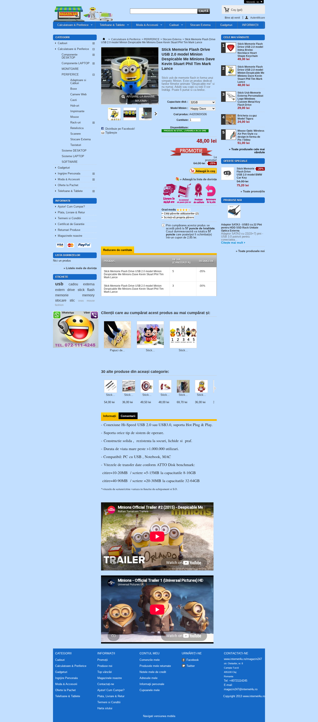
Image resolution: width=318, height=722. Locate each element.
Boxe (73, 88)
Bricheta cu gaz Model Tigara (247, 118)
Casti (73, 100)
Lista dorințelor (67, 255)
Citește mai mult (232, 242)
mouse (91, 300)
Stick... (150, 350)
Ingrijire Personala (69, 173)
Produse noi (232, 200)
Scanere (75, 133)
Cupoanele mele (150, 690)
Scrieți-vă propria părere (179, 217)
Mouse (74, 116)
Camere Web (78, 94)
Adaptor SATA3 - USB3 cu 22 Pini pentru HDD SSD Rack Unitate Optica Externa (241, 227)
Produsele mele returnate (155, 666)
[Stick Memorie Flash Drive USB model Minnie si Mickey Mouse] (150, 335)
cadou (73, 284)
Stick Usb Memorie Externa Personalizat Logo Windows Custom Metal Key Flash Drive (250, 100)
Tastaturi (75, 145)
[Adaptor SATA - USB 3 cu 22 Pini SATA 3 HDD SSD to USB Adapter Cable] (234, 212)
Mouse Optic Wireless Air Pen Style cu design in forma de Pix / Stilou (251, 137)
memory (88, 295)
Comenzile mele (150, 659)
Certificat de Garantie (71, 224)
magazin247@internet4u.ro (240, 689)
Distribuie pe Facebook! (120, 128)
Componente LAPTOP (76, 63)
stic (72, 300)
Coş (236, 9)
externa (89, 284)
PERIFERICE (70, 74)
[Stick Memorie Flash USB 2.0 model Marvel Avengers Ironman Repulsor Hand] (165, 386)
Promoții (102, 659)
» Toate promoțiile (253, 191)
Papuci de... (117, 350)
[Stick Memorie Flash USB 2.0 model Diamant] (128, 386)
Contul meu (149, 653)
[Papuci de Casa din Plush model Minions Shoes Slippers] (117, 335)
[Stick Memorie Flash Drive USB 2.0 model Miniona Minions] (201, 386)
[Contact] (75, 346)
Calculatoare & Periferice (70, 26)
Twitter (190, 666)
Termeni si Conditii (69, 218)
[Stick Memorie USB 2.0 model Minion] (114, 119)
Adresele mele (148, 678)
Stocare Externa (200, 25)
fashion (59, 304)
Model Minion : (179, 108)
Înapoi (103, 114)
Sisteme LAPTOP (73, 156)
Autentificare (257, 17)
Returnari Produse (69, 230)
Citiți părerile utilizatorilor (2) (181, 213)
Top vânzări (104, 672)
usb (59, 283)
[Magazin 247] (83, 14)
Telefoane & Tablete (110, 26)
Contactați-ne (105, 684)
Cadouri (172, 26)
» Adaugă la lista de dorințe (198, 179)
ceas (81, 300)
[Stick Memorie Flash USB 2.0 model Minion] (130, 119)
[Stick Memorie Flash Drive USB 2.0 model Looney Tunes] (183, 335)
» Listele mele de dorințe (80, 268)
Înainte (156, 114)
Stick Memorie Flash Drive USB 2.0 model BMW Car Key (249, 173)
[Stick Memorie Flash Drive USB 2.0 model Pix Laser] (110, 386)
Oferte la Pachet (68, 185)
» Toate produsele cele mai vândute (247, 151)
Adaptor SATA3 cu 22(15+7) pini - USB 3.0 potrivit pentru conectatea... (242, 236)
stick (81, 290)
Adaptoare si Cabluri (78, 81)
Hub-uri (74, 105)
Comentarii (128, 416)
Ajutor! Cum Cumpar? (71, 206)
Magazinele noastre (70, 235)
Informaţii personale (152, 684)
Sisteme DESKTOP (74, 150)
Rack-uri (75, 122)
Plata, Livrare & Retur (71, 212)
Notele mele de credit (153, 672)
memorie (62, 295)
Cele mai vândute (236, 37)
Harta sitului (104, 708)
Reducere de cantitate (117, 250)
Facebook (192, 659)
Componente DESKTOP (69, 56)
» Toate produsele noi (250, 251)
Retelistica (77, 128)
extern (60, 290)
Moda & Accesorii (145, 26)
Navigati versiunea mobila (159, 716)
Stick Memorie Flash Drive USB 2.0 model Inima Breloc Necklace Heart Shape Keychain (250, 51)
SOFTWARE (70, 161)
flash (91, 290)
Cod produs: (181, 114)
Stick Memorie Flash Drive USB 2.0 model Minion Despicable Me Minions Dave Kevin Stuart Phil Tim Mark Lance (251, 76)
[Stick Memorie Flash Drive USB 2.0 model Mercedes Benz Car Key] (183, 386)
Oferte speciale (235, 161)
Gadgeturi (226, 25)
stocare (60, 300)
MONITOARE (70, 68)
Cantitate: (183, 119)
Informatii (62, 200)
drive (71, 290)
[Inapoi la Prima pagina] (104, 39)
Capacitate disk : (178, 101)
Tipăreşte (111, 132)
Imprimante (77, 111)
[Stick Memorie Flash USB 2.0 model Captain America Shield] (146, 386)
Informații (109, 416)
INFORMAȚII (250, 25)
